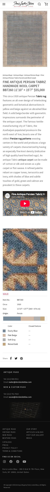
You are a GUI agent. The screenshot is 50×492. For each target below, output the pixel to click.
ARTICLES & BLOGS (34, 432)
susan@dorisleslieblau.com (20, 397)
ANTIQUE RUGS (9, 429)
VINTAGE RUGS (8, 432)
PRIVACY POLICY (10, 448)
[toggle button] (4, 4)
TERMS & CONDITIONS (12, 451)
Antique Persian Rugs (31, 75)
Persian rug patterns (20, 138)
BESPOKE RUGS (9, 438)
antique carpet (25, 159)
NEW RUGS (7, 435)
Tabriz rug (41, 96)
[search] (39, 4)
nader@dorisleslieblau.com (20, 382)
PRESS (5, 445)
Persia (19, 313)
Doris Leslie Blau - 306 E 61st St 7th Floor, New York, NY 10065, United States (23, 470)
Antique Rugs (7, 75)
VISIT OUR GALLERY (35, 435)
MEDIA (29, 438)
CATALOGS (7, 442)
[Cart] (46, 4)
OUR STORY (31, 429)
